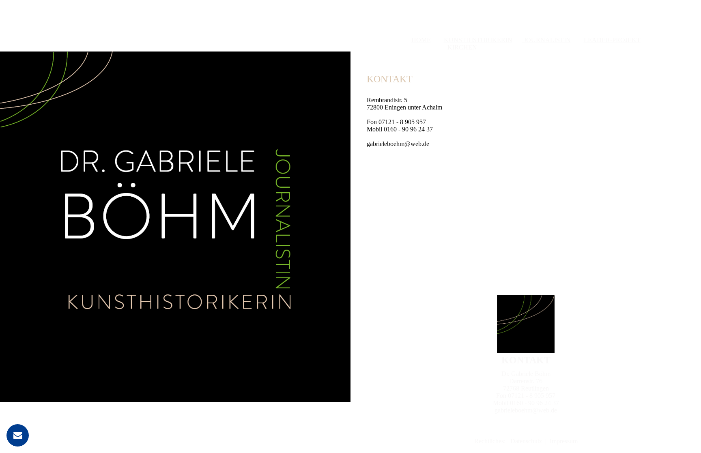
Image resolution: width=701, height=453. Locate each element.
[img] (175, 226)
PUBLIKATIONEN (513, 47)
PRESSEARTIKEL (576, 47)
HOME (421, 39)
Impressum (564, 441)
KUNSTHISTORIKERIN (478, 39)
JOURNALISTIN (546, 39)
